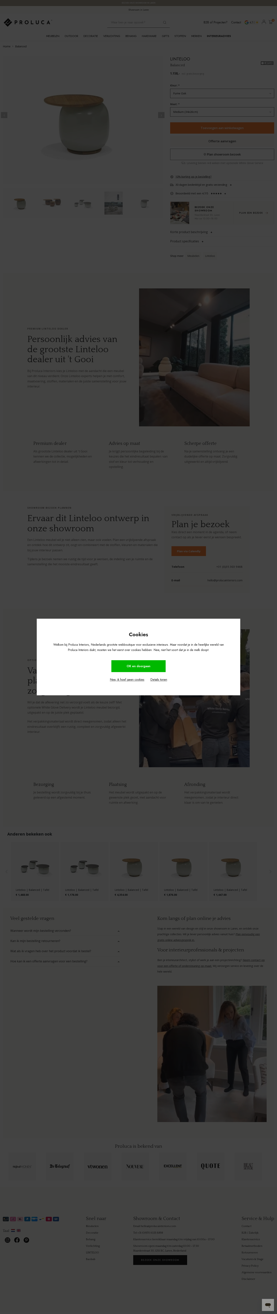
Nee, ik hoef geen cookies (127, 679)
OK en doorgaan (138, 666)
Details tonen (158, 679)
